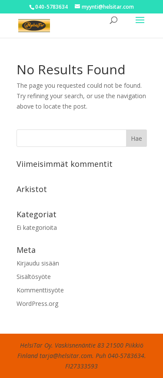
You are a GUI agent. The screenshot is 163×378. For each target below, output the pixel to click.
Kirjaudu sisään (38, 263)
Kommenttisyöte (40, 290)
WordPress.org (37, 303)
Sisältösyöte (34, 276)
